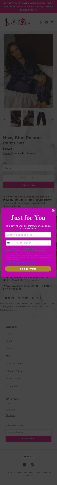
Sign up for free (28, 269)
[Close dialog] (53, 210)
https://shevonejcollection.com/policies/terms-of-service (22, 264)
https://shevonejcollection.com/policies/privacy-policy (21, 261)
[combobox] (10, 242)
